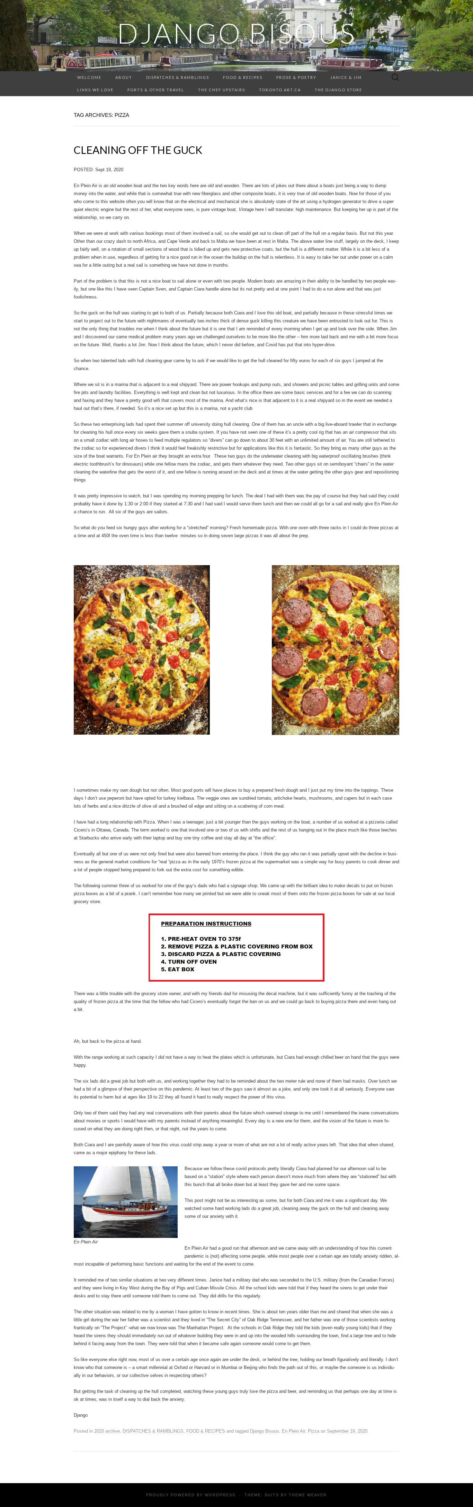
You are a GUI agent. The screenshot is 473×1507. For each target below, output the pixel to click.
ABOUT (123, 77)
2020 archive (107, 1431)
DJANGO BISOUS (236, 32)
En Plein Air (293, 1431)
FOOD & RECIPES (242, 77)
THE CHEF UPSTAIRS (221, 90)
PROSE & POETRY (296, 77)
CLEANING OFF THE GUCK (138, 150)
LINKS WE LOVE (95, 90)
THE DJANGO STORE (338, 90)
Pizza (313, 1431)
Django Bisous (264, 1431)
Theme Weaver (308, 1495)
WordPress (220, 1495)
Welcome (89, 77)
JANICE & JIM (346, 77)
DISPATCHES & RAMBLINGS (177, 77)
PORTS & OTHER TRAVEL (155, 90)
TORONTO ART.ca (280, 90)
